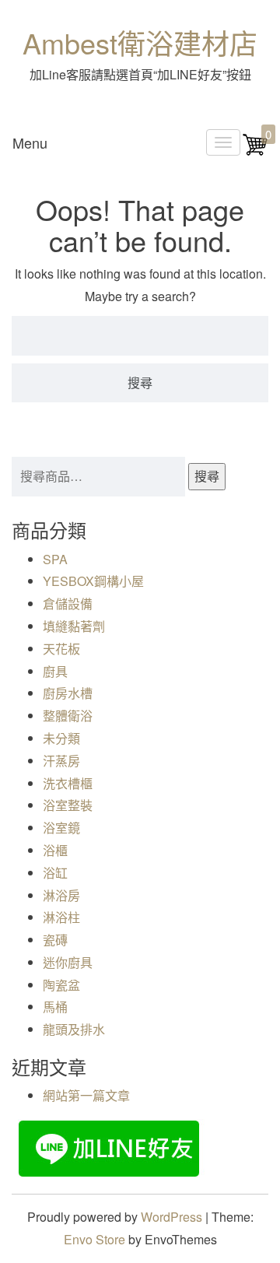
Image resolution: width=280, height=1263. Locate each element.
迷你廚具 (68, 962)
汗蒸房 (61, 761)
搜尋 (206, 476)
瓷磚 (55, 940)
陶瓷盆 (61, 985)
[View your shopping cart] (255, 152)
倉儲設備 (68, 603)
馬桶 (55, 1007)
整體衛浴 (68, 715)
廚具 (55, 671)
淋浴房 (61, 895)
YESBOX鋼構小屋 (93, 581)
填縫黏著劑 (74, 626)
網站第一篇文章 (86, 1095)
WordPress (171, 1217)
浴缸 (55, 873)
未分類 (61, 738)
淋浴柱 (61, 917)
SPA (55, 559)
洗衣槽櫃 (68, 783)
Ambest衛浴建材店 (140, 42)
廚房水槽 (68, 693)
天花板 (61, 649)
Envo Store (94, 1239)
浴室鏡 (61, 828)
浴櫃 (55, 850)
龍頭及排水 (74, 1029)
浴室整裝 (68, 805)
